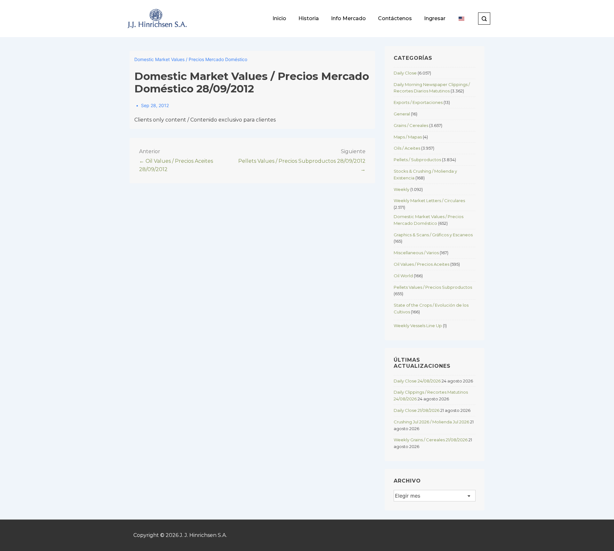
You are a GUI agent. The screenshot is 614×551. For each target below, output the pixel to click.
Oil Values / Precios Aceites (421, 264)
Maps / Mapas (408, 136)
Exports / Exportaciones (418, 102)
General (402, 113)
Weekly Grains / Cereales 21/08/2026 (431, 439)
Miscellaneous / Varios (416, 252)
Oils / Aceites (407, 148)
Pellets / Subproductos (417, 159)
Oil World (403, 275)
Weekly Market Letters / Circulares (429, 200)
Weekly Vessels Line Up (418, 325)
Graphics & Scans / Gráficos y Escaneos (433, 234)
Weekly (401, 189)
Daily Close (405, 72)
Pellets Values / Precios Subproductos (433, 287)
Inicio (279, 18)
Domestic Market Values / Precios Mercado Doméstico (190, 59)
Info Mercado (348, 18)
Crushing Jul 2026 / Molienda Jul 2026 (431, 421)
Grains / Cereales (411, 125)
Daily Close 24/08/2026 (417, 380)
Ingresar (434, 18)
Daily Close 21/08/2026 (416, 410)
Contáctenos (395, 18)
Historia (308, 18)
